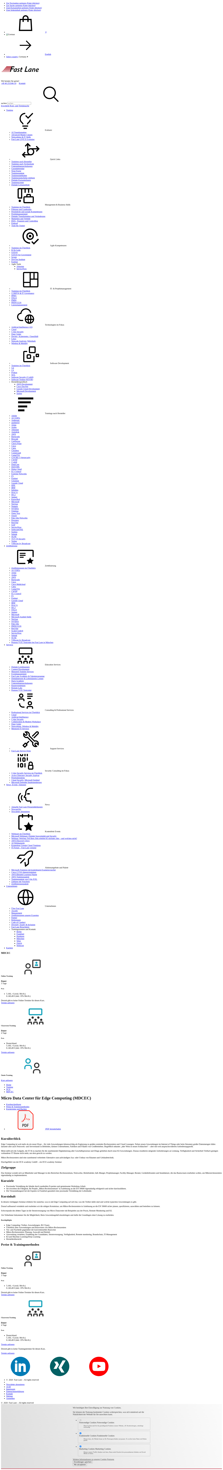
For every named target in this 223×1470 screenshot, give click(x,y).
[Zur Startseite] (20, 79)
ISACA (14, 492)
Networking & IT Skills (21, 137)
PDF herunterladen (53, 1129)
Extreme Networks (19, 474)
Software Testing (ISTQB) (22, 379)
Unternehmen (11, 886)
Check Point (16, 443)
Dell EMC (15, 467)
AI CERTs (15, 418)
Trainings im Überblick (20, 207)
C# (12, 370)
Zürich (19, 943)
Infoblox (14, 490)
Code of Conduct (18, 922)
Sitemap (9, 1396)
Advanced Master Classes (21, 135)
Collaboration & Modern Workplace (26, 722)
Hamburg (20, 936)
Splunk (14, 534)
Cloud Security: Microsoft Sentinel (25, 780)
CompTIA (15, 455)
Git (12, 368)
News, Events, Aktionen (16, 785)
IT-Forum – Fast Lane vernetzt (23, 848)
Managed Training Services (22, 672)
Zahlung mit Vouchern (20, 881)
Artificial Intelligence (20, 717)
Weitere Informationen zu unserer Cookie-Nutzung (93, 1459)
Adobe (14, 416)
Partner (14, 918)
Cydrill (14, 462)
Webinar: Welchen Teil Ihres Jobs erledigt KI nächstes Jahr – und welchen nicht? (44, 838)
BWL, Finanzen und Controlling (24, 221)
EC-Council (16, 471)
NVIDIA (15, 509)
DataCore (15, 464)
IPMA (14, 296)
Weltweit (20, 945)
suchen (4, 103)
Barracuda (15, 437)
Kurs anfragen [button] (7, 1080)
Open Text (15, 513)
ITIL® (14, 298)
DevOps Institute (18, 259)
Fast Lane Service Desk (21, 751)
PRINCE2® (16, 302)
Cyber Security (17, 332)
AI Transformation (18, 132)
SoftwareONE (17, 529)
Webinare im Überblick (20, 834)
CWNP (14, 460)
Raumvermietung (18, 685)
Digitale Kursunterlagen (21, 180)
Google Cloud (17, 483)
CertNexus (15, 441)
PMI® (14, 300)
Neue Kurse (16, 171)
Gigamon (15, 481)
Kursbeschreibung (13, 1104)
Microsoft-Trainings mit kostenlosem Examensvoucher (33, 870)
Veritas (14, 541)
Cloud (13, 329)
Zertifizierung (11, 546)
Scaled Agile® (17, 631)
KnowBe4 (15, 499)
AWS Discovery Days (20, 841)
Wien (19, 941)
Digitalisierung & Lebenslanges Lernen (27, 678)
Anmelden (10, 1398)
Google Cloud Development (28, 389)
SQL (13, 375)
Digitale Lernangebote (20, 185)
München (20, 939)
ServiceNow (22, 269)
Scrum (14, 257)
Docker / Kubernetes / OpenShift (24, 336)
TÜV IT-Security (18, 539)
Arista (13, 425)
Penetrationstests (18, 778)
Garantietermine (17, 168)
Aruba (14, 427)
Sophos (14, 532)
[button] (23, 57)
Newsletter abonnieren (20, 811)
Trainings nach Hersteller (21, 161)
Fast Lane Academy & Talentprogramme (28, 676)
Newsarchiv (16, 809)
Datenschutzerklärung (15, 1391)
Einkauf (14, 223)
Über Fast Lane (17, 908)
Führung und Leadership (21, 209)
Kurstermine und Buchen (16, 1109)
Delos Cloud (16, 469)
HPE (13, 485)
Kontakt (22, 83)
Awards (14, 911)
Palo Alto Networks (19, 518)
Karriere (9, 948)
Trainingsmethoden (19, 175)
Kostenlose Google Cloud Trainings (26, 845)
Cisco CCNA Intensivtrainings (23, 872)
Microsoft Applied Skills (21, 617)
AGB (8, 1387)
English (48, 54)
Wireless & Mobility (19, 343)
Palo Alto (15, 624)
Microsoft (15, 502)
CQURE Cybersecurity (20, 457)
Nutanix (14, 506)
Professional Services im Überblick (25, 712)
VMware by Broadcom (20, 543)
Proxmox (15, 520)
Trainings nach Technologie (22, 164)
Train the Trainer (18, 226)
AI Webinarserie (18, 843)
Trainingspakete (17, 173)
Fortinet (14, 478)
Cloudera (15, 450)
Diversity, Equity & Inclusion (23, 925)
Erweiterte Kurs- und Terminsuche (15, 106)
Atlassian (20, 266)
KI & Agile (16, 250)
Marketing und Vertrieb (20, 219)
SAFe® (14, 252)
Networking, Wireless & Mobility (25, 726)
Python (14, 372)
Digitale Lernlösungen (20, 667)
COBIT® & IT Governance (22, 293)
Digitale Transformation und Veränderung (28, 216)
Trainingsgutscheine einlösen (23, 178)
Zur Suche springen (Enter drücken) (20, 5)
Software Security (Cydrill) (22, 377)
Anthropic (15, 420)
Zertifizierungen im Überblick (23, 568)
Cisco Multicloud (18, 584)
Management (16, 913)
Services (9, 645)
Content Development (20, 669)
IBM (13, 488)
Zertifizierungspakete (20, 884)
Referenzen (16, 920)
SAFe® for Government (21, 255)
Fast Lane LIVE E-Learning (22, 139)
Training (9, 110)
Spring (19, 393)
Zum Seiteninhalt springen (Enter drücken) (23, 10)
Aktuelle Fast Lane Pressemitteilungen (27, 807)
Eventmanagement (18, 674)
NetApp (14, 504)
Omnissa (14, 511)
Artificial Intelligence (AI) (22, 327)
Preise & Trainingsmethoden (17, 1107)
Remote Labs (16, 688)
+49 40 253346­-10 (8, 83)
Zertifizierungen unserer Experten (25, 915)
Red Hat (14, 523)
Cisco (13, 446)
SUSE (14, 536)
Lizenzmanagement (19, 305)
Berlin (19, 932)
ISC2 (13, 495)
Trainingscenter (17, 182)
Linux (13, 339)
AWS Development (25, 384)
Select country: (12, 57)
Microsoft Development (26, 391)
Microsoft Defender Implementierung (26, 782)
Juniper (14, 497)
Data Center (16, 334)
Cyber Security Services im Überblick (26, 773)
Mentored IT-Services (20, 729)
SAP (13, 525)
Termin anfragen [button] (7, 1003)
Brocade (14, 439)
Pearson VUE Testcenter (21, 690)
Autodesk (15, 432)
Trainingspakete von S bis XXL (24, 879)
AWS (13, 434)
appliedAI (15, 423)
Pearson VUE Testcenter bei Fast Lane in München (32, 642)
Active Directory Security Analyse (25, 775)
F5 (12, 476)
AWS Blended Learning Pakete (24, 874)
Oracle (14, 516)
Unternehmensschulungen (22, 166)
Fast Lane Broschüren (20, 927)
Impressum (10, 1389)
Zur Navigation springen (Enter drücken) (22, 3)
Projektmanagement (19, 214)
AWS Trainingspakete (20, 877)
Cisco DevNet (22, 386)
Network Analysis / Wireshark (23, 341)
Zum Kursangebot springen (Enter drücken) (24, 8)
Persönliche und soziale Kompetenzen (26, 212)
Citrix (13, 448)
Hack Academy (17, 681)
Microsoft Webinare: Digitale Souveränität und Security (34, 836)
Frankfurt (20, 934)
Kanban (14, 262)
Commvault (16, 453)
